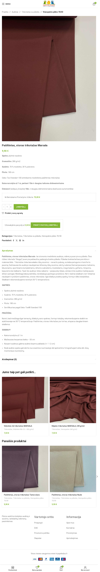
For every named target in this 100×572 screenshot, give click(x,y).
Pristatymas (71, 533)
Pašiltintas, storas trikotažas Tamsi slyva (22, 495)
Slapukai (37, 538)
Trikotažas (17, 236)
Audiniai (15, 12)
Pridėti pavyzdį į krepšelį (45, 225)
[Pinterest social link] (20, 240)
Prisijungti (38, 523)
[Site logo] (49, 4)
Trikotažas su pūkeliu (30, 12)
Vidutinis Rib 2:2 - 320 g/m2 (23, 429)
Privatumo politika (41, 533)
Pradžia (5, 12)
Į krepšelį (21, 207)
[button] (97, 476)
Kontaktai (70, 528)
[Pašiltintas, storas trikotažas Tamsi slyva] (25, 469)
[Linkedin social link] (23, 240)
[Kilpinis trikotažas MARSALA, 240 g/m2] (73, 400)
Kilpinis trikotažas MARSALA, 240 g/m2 (68, 426)
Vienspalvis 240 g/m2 (69, 429)
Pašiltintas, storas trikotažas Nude (67, 495)
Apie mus (70, 523)
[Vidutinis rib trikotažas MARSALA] (25, 400)
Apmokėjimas (72, 538)
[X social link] (16, 240)
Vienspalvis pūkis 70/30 (53, 12)
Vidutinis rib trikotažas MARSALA (18, 426)
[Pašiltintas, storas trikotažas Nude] (73, 469)
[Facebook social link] (13, 240)
